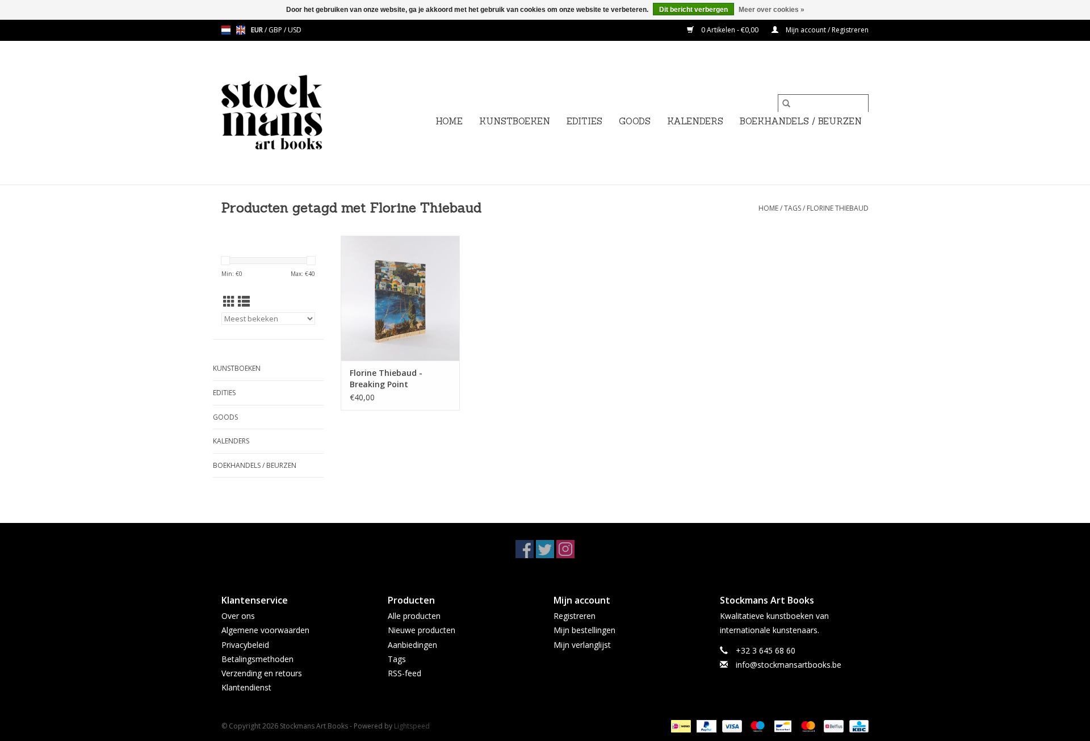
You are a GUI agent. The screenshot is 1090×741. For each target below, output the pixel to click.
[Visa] (731, 726)
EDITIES (584, 121)
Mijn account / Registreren (826, 30)
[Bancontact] (781, 726)
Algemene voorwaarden (265, 630)
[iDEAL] (679, 726)
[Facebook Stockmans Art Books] (524, 549)
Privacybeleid (245, 644)
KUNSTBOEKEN (514, 121)
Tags (792, 208)
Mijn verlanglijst (582, 644)
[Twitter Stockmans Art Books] (545, 549)
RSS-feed (404, 673)
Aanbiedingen (412, 644)
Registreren (575, 615)
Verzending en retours (261, 673)
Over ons (238, 615)
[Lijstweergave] (244, 301)
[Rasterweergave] (229, 301)
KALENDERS (695, 121)
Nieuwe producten (421, 630)
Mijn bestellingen (584, 630)
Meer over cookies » (771, 10)
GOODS (635, 121)
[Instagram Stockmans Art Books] (565, 549)
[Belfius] (832, 726)
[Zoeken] (786, 103)
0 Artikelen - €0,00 (729, 30)
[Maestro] (756, 726)
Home (449, 121)
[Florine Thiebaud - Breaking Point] (400, 298)
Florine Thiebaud (838, 208)
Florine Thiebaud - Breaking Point (386, 378)
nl (225, 30)
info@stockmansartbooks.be (788, 664)
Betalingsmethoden (257, 659)
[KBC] (857, 726)
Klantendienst (246, 687)
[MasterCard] (807, 726)
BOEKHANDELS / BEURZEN (801, 121)
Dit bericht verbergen (693, 10)
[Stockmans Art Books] (290, 113)
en (240, 30)
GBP (276, 30)
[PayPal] (705, 726)
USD (294, 30)
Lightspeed (412, 726)
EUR (258, 30)
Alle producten (414, 615)
